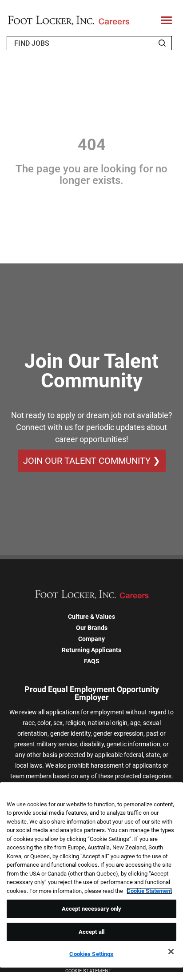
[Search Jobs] (162, 43)
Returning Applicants (91, 649)
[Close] (171, 951)
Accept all (91, 931)
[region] (91, 875)
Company (91, 638)
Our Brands (91, 627)
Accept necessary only (92, 908)
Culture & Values (91, 616)
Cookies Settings (91, 954)
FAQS (91, 661)
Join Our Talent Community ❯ (91, 460)
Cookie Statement (149, 891)
